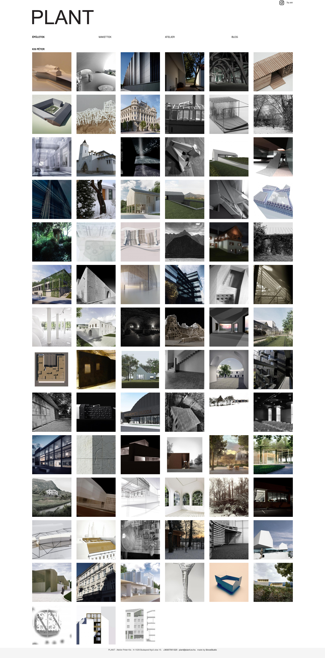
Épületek (38, 37)
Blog (235, 37)
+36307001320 (170, 649)
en (291, 2)
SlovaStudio (211, 649)
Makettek (105, 37)
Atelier (170, 37)
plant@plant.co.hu (187, 649)
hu (288, 2)
